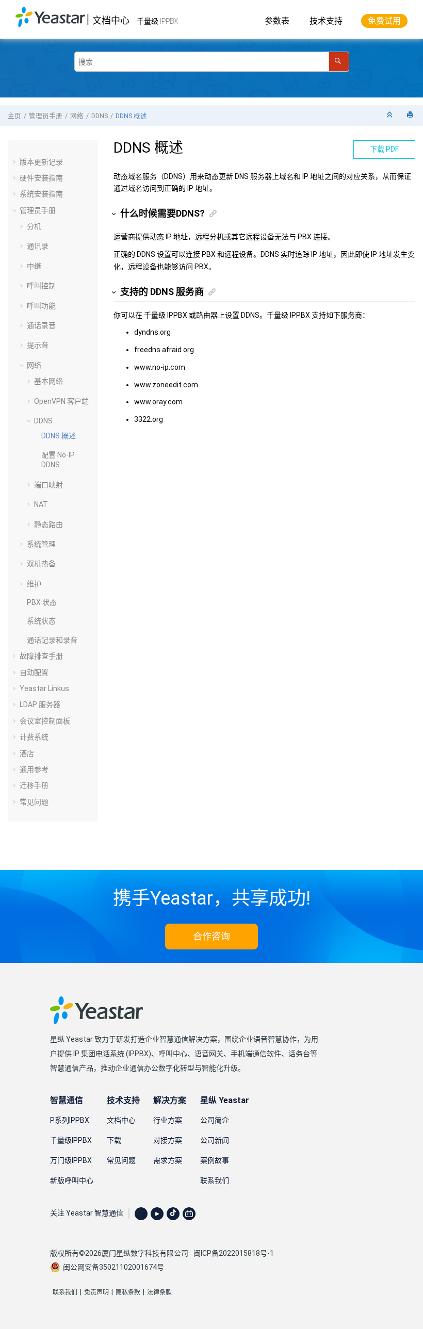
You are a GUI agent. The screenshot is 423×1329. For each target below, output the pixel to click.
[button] (15, 162)
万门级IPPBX (71, 1160)
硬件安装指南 (41, 178)
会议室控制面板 (45, 721)
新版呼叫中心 (71, 1180)
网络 (77, 116)
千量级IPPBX (71, 1140)
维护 (34, 584)
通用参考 (34, 769)
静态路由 (48, 524)
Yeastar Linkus (44, 688)
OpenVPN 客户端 (61, 401)
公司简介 (214, 1120)
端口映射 (48, 485)
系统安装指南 (41, 194)
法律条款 (159, 1292)
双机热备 (41, 564)
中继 (34, 266)
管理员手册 (45, 116)
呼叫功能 (41, 306)
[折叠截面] (390, 115)
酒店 (27, 753)
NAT (41, 504)
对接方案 (167, 1140)
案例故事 (214, 1160)
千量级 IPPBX (157, 21)
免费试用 (384, 21)
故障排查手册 (41, 656)
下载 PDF (384, 149)
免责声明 (96, 1292)
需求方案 (167, 1160)
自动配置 (34, 672)
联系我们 (214, 1180)
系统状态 (41, 621)
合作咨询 (211, 936)
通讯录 (37, 246)
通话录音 (41, 325)
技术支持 (326, 21)
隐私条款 (128, 1292)
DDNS (99, 116)
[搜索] (339, 62)
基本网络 (48, 381)
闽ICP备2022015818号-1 (233, 1253)
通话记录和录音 (52, 640)
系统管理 (41, 544)
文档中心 (110, 20)
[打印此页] (411, 115)
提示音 (37, 345)
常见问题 (34, 802)
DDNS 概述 (131, 116)
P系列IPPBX (69, 1120)
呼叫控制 (41, 286)
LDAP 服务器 (40, 704)
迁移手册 (34, 785)
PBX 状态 (42, 602)
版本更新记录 (41, 162)
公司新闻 (214, 1140)
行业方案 (167, 1120)
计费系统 (34, 737)
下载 (114, 1140)
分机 (34, 226)
